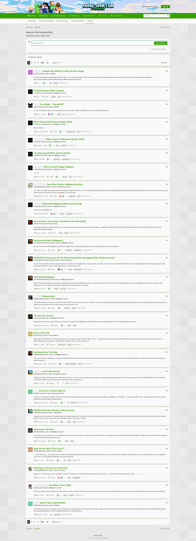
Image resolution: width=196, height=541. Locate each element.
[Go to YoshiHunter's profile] (30, 372)
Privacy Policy (98, 535)
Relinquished (48, 296)
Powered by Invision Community (98, 538)
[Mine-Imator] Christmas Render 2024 (53, 122)
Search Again (160, 43)
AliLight (36, 74)
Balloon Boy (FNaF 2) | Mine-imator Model (63, 71)
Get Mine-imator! (60, 16)
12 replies (52, 345)
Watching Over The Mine (46, 352)
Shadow (36, 432)
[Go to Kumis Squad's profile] (30, 105)
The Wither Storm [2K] (59, 485)
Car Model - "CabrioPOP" (52, 104)
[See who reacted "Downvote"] (60, 196)
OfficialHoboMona (40, 187)
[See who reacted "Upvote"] (44, 83)
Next (42, 63)
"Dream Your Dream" (44, 315)
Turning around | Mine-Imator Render (52, 153)
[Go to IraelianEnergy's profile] (30, 353)
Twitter (104, 16)
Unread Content (62, 21)
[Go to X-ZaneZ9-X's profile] (30, 91)
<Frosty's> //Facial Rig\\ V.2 (52, 391)
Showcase (75, 16)
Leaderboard (117, 16)
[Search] (168, 15)
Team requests (53, 335)
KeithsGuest (38, 505)
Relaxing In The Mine (44, 429)
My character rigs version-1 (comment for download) (60, 221)
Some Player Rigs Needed (52, 503)
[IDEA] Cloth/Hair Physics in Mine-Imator (54, 410)
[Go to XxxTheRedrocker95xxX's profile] (30, 241)
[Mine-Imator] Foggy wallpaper (59, 167)
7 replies (53, 441)
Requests (57, 505)
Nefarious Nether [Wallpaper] (48, 240)
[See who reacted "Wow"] (59, 269)
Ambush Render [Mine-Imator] (49, 90)
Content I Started (77, 21)
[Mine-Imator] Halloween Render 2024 (65, 139)
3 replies (53, 233)
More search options (159, 49)
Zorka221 (37, 393)
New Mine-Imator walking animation (65, 184)
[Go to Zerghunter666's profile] (30, 297)
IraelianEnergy (38, 354)
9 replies (55, 325)
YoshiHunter (38, 374)
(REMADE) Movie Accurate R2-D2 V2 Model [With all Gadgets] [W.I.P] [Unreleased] (74, 258)
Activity (44, 16)
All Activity (32, 21)
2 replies (52, 308)
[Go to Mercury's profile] (30, 316)
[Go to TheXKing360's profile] (30, 469)
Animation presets (64, 187)
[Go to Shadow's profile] (30, 430)
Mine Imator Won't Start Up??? (49, 448)
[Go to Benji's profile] (30, 486)
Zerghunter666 (39, 299)
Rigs (56, 224)
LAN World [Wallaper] (44, 277)
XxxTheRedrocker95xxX (41, 243)
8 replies (55, 422)
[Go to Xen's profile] (30, 334)
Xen (35, 335)
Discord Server (90, 16)
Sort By (163, 63)
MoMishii (37, 451)
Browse (33, 16)
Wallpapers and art (59, 93)
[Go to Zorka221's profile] (30, 392)
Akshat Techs (38, 224)
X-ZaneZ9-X (37, 93)
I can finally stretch (50, 371)
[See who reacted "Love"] (49, 114)
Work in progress (66, 260)
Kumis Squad (38, 107)
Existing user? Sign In (150, 6)
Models (53, 74)
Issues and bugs (57, 451)
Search (89, 21)
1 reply (46, 97)
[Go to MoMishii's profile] (30, 449)
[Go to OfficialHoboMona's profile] (30, 185)
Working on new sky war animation (51, 468)
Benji (35, 488)
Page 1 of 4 (56, 63)
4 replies (52, 269)
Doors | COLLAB (41, 333)
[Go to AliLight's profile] (30, 72)
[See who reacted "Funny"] (58, 383)
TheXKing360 (38, 470)
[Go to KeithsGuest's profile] (30, 504)
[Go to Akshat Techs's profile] (30, 222)
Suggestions (58, 413)
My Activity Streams (46, 21)
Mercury (36, 318)
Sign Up (165, 6)
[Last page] (47, 63)
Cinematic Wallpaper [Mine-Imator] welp (62, 204)
